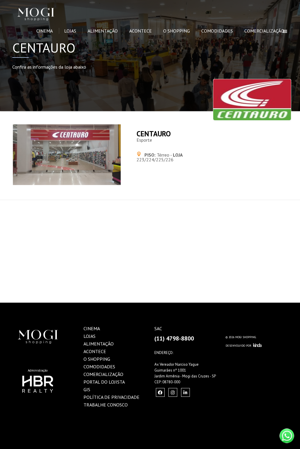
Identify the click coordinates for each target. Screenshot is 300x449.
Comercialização (264, 31)
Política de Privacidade (111, 397)
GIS (86, 389)
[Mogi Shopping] (46, 7)
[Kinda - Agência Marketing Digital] (257, 346)
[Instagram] (160, 392)
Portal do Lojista (104, 382)
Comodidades (217, 31)
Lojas (70, 31)
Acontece (140, 31)
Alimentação (103, 31)
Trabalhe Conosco (105, 405)
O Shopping (176, 31)
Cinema (44, 31)
